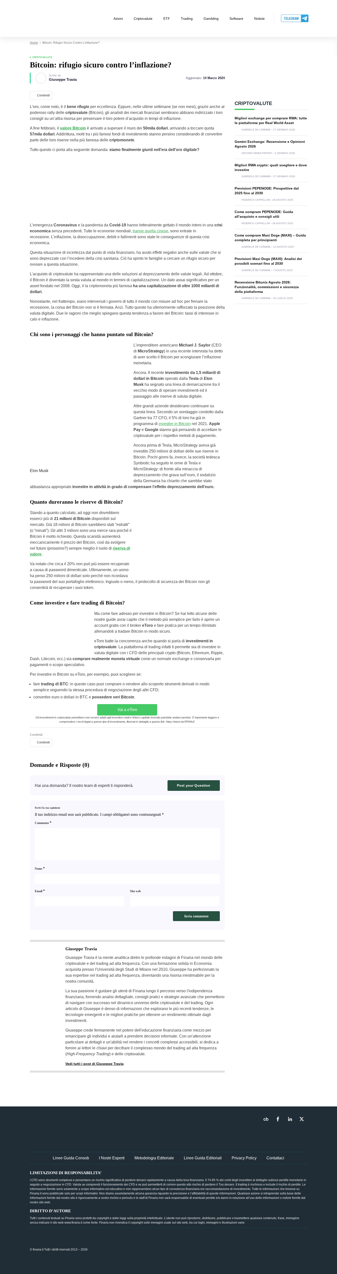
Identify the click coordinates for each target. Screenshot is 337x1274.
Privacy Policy (244, 1158)
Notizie (259, 19)
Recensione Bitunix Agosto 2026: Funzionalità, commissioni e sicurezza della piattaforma (267, 287)
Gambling (211, 19)
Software (236, 19)
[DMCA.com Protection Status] (270, 1249)
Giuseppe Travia (63, 80)
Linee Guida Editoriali (203, 1158)
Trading (187, 19)
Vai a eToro (127, 710)
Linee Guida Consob (71, 1158)
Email (40, 891)
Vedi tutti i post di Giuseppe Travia (94, 1064)
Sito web (135, 891)
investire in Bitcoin (175, 424)
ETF (166, 19)
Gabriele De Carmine (256, 130)
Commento (43, 823)
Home (34, 42)
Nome (40, 868)
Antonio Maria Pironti (257, 153)
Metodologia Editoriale (154, 1158)
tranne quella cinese (150, 231)
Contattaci (275, 1158)
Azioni (118, 19)
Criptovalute (143, 19)
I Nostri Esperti (112, 1158)
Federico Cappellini (256, 200)
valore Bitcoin (73, 128)
